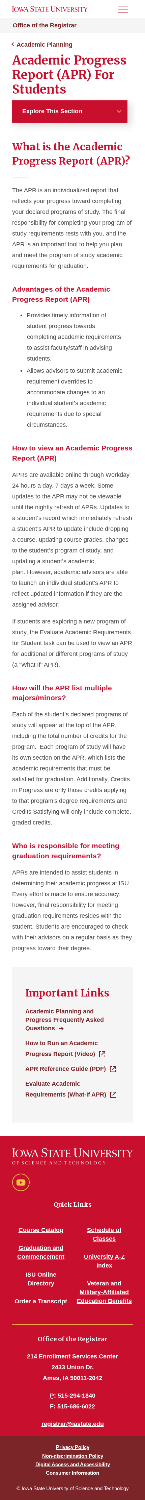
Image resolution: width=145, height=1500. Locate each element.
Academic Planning (44, 44)
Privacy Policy (72, 1447)
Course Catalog (41, 1230)
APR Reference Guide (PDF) (65, 1068)
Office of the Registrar (45, 25)
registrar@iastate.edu (72, 1424)
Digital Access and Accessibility (72, 1464)
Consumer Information (72, 1473)
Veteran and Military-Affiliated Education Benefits (104, 1292)
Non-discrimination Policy (72, 1456)
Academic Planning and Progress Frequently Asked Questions (64, 1020)
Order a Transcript (40, 1301)
